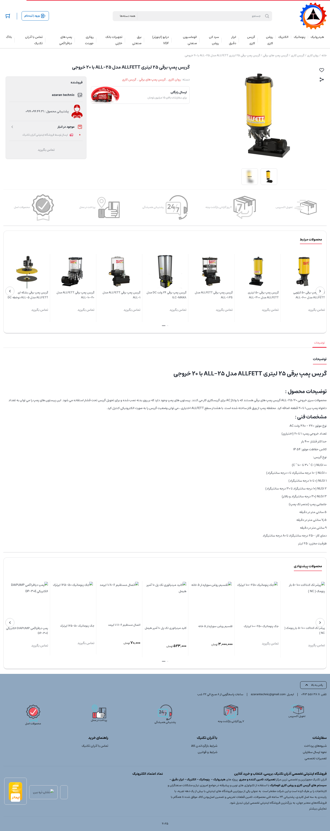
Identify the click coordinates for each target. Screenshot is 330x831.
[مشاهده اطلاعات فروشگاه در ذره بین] (43, 792)
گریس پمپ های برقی (275, 55)
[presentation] (320, 291)
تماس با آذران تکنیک (95, 746)
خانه (324, 55)
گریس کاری (297, 55)
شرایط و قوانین (207, 752)
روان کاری (313, 55)
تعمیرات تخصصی (316, 758)
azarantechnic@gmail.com (268, 694)
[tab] (319, 343)
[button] (167, 325)
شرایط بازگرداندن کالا (204, 746)
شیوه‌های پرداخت (315, 746)
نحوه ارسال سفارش (315, 752)
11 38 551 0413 (310, 694)
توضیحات (319, 342)
